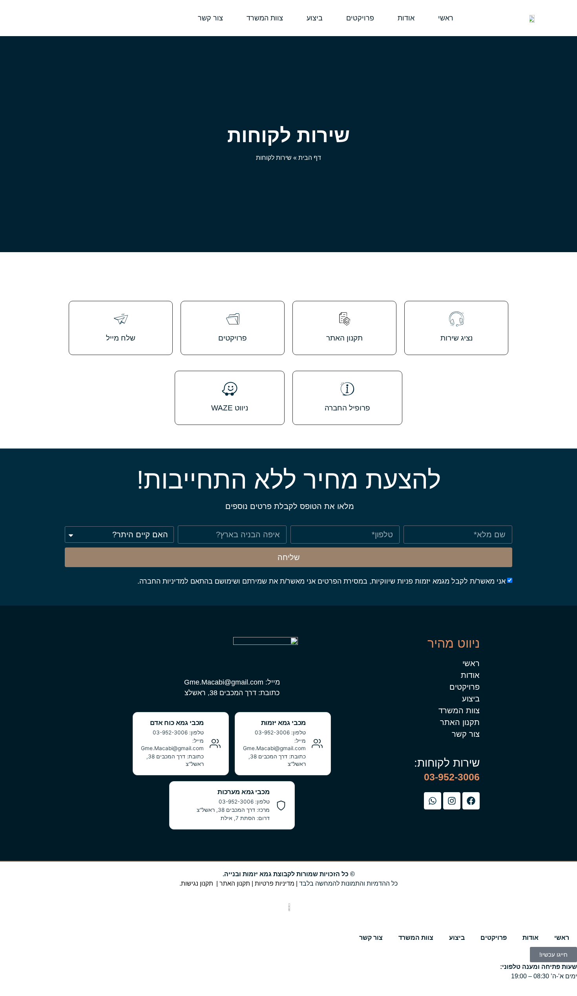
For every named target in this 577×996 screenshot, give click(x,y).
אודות (406, 18)
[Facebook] (471, 800)
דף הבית (309, 157)
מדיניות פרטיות (274, 883)
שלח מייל (120, 338)
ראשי (445, 18)
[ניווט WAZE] (229, 389)
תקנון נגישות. (196, 883)
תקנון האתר (344, 338)
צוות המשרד (265, 18)
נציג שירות (456, 338)
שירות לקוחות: (447, 763)
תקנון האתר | (232, 883)
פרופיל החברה (347, 408)
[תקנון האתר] (344, 319)
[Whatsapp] (432, 800)
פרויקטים (360, 18)
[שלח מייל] (121, 319)
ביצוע (315, 18)
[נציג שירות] (456, 319)
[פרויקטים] (233, 319)
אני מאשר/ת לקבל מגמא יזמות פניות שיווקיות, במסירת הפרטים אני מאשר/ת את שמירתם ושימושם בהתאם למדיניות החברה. (321, 581)
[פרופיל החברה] (347, 389)
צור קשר (210, 18)
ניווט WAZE (229, 408)
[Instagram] (451, 800)
